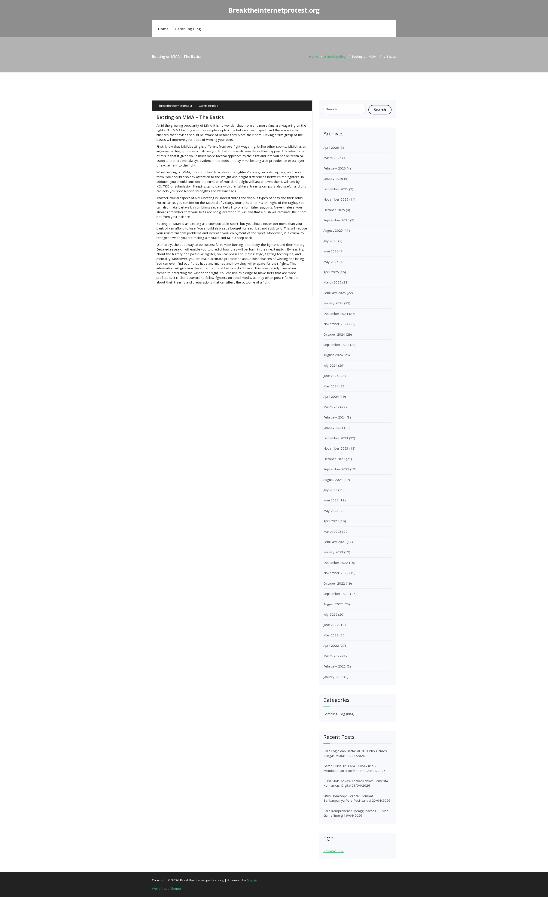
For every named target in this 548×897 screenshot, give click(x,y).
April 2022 (331, 645)
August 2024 (333, 355)
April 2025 (331, 272)
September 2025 (336, 220)
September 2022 (336, 593)
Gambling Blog (188, 28)
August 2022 (333, 604)
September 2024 (336, 344)
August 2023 (333, 479)
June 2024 (331, 376)
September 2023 (336, 469)
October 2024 (334, 334)
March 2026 (332, 158)
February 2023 (334, 542)
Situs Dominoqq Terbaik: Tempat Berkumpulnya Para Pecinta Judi (348, 798)
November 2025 (335, 199)
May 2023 (331, 510)
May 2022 (331, 635)
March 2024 (332, 407)
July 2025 (330, 241)
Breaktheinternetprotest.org (274, 10)
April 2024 (331, 396)
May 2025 (331, 262)
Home (163, 28)
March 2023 (332, 531)
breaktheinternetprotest (175, 106)
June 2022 (331, 624)
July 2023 (330, 490)
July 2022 (330, 614)
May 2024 (331, 386)
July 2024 (330, 365)
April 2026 (331, 147)
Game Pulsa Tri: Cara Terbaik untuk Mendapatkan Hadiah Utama (349, 768)
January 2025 (333, 303)
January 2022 (333, 677)
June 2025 (331, 251)
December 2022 (335, 562)
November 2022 (335, 573)
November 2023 (335, 448)
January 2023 (333, 552)
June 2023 (331, 500)
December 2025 (335, 189)
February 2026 (334, 168)
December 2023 (335, 438)
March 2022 (332, 656)
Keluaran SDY (333, 851)
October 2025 (334, 210)
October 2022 (334, 583)
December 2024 (335, 313)
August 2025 (333, 230)
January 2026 (333, 178)
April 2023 (331, 521)
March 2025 (332, 282)
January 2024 (333, 427)
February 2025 (334, 293)
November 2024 (335, 324)
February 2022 (334, 666)
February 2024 (334, 417)
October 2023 (334, 459)
